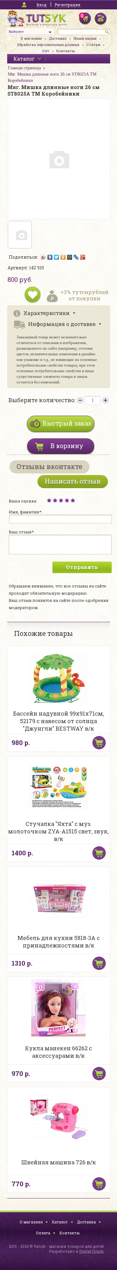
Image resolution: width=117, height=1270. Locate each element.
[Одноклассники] (63, 257)
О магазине (31, 38)
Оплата (43, 1232)
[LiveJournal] (76, 257)
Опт (45, 50)
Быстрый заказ (67, 423)
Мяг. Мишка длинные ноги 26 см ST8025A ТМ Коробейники (52, 77)
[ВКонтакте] (50, 257)
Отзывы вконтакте (49, 466)
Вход (41, 4)
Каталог (60, 1221)
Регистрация (67, 4)
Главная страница (24, 68)
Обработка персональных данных (48, 44)
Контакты (65, 50)
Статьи (93, 44)
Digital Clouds (91, 1251)
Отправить (82, 567)
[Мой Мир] (69, 257)
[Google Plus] (83, 257)
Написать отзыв (73, 481)
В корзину (67, 446)
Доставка (57, 38)
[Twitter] (56, 257)
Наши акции (85, 38)
